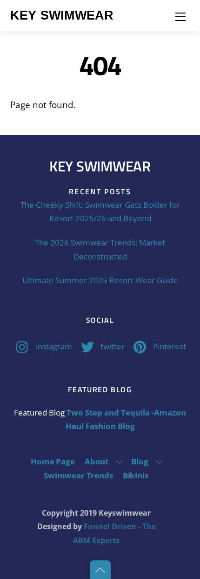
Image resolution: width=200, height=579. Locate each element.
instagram (53, 346)
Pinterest (168, 346)
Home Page (52, 461)
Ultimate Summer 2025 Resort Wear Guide (100, 280)
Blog (139, 461)
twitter (112, 346)
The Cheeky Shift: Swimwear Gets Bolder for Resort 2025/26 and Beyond (100, 211)
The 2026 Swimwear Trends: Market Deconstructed (100, 249)
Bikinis (135, 475)
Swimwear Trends (78, 475)
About (96, 461)
